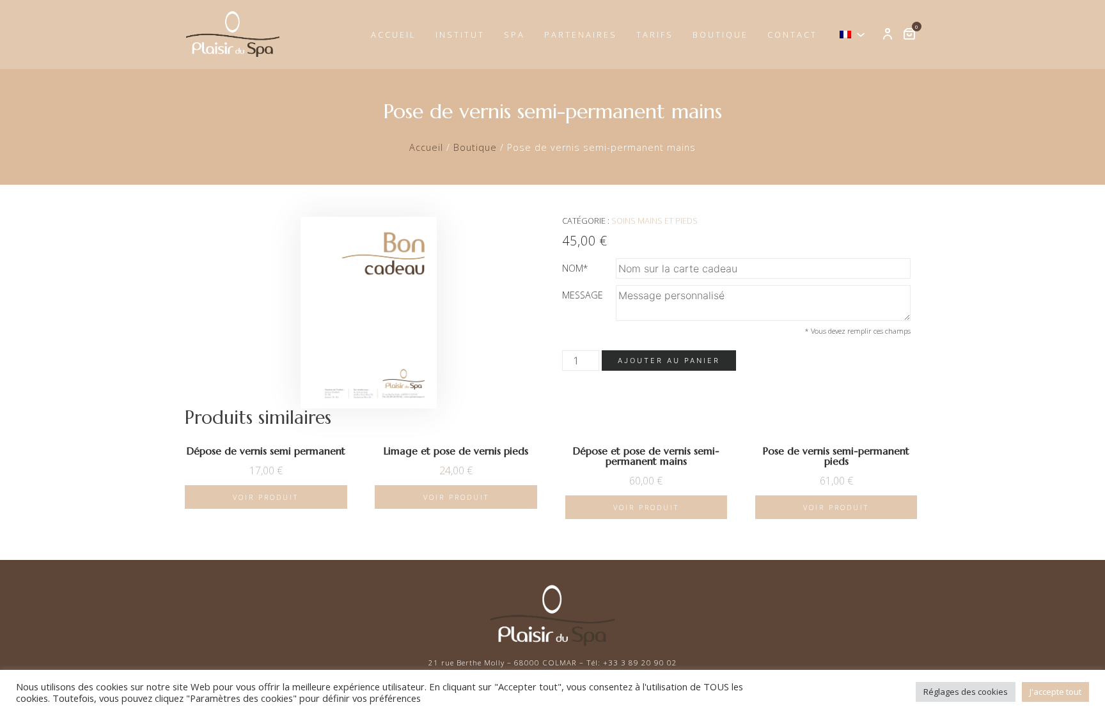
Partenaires (580, 34)
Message (582, 295)
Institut (460, 34)
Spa (514, 34)
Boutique (720, 34)
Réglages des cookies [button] (965, 691)
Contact (792, 34)
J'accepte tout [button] (1055, 691)
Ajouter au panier (669, 360)
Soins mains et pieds (654, 220)
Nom (575, 268)
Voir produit (266, 497)
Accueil (393, 34)
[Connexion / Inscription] (887, 34)
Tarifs (654, 34)
